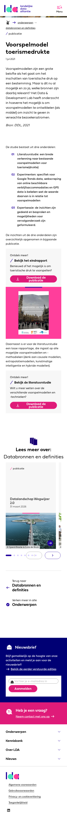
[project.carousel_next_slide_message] (53, 555)
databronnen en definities (20, 28)
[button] (8, 555)
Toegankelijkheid (18, 802)
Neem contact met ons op (33, 716)
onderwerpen (25, 22)
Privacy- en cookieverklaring (25, 796)
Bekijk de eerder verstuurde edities (33, 669)
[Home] (8, 22)
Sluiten (50, 4)
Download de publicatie (36, 279)
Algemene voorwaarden (22, 784)
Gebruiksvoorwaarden (21, 790)
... (36, 21)
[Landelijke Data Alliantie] (19, 7)
